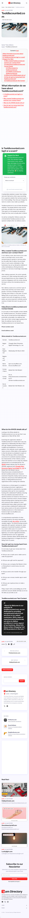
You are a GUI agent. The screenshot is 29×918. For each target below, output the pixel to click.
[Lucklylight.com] (14, 840)
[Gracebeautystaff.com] (14, 814)
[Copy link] (14, 644)
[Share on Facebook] (8, 644)
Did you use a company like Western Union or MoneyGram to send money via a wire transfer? (14, 566)
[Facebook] (7, 706)
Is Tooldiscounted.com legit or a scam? (13, 57)
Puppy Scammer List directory (14, 721)
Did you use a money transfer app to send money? (14, 578)
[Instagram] (7, 901)
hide (17, 50)
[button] (2, 3)
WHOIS (4, 464)
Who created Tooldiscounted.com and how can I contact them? (14, 99)
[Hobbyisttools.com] (14, 661)
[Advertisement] (14, 128)
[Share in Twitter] (6, 644)
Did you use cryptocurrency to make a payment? (13, 584)
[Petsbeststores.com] (14, 652)
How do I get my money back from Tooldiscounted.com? (14, 106)
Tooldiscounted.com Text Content (14, 80)
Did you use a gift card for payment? (13, 560)
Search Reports (8, 677)
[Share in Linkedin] (11, 644)
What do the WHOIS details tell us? (14, 75)
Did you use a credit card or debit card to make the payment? (14, 555)
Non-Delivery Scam (10, 7)
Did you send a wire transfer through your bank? (14, 572)
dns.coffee (16, 521)
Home (3, 7)
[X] (4, 706)
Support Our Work (7, 59)
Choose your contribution (9, 177)
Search (22, 681)
